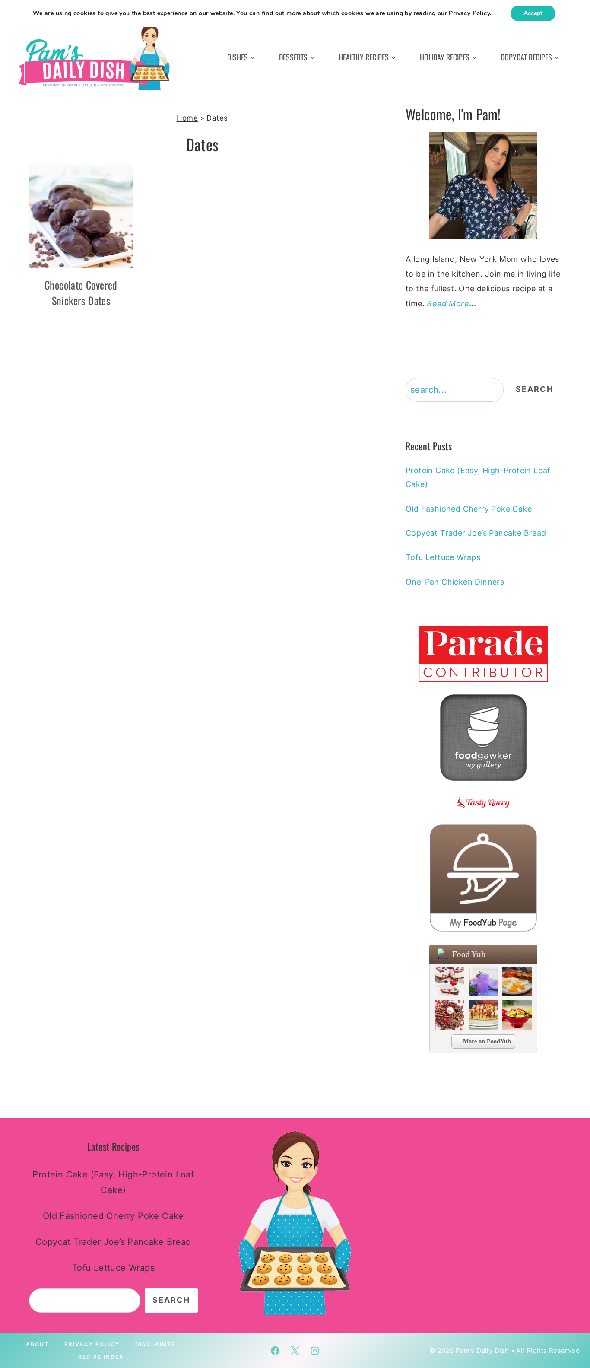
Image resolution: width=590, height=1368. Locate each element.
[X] (295, 1350)
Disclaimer (155, 1344)
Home (187, 118)
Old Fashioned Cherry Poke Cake (469, 508)
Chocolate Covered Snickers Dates (80, 292)
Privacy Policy (92, 1344)
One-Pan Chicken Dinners (455, 581)
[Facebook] (275, 1350)
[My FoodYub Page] (483, 878)
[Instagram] (315, 1350)
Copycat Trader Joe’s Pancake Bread (476, 533)
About (37, 1344)
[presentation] (81, 217)
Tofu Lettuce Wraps (443, 557)
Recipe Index (101, 1357)
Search (534, 389)
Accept (532, 13)
